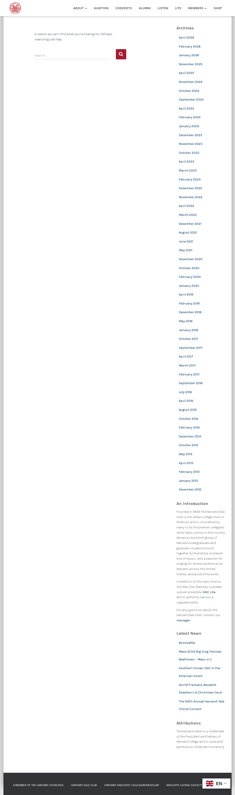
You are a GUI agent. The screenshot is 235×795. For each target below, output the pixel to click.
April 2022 (186, 206)
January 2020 (189, 286)
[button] (86, 8)
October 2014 (188, 419)
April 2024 (186, 108)
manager (183, 620)
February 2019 (189, 303)
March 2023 (188, 170)
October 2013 (188, 445)
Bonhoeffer (187, 643)
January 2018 (188, 330)
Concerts (123, 8)
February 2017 (189, 374)
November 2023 (190, 144)
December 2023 (190, 135)
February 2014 (189, 427)
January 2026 (189, 55)
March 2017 (187, 365)
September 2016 (191, 383)
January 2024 (189, 126)
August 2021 (188, 232)
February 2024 (190, 117)
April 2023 (186, 162)
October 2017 (188, 339)
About (79, 8)
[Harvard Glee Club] (15, 8)
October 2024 (189, 91)
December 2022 (190, 188)
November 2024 (190, 82)
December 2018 (190, 312)
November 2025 (190, 64)
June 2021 (186, 241)
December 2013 (190, 436)
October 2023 (189, 153)
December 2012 (190, 489)
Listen (163, 8)
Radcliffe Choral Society (184, 785)
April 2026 (186, 37)
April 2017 (186, 356)
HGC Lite (209, 592)
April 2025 (186, 73)
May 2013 (185, 454)
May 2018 (186, 321)
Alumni (145, 8)
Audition (101, 8)
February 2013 (189, 472)
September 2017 (191, 348)
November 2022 (190, 197)
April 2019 (186, 294)
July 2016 (185, 392)
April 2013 (186, 463)
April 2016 (186, 401)
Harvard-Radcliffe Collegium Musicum (131, 785)
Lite (178, 8)
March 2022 (188, 215)
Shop (218, 8)
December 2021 (190, 224)
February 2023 (190, 179)
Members (196, 8)
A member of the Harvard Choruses (38, 785)
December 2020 (190, 259)
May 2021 (185, 250)
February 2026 (190, 46)
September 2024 (191, 99)
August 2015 (188, 410)
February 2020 (190, 277)
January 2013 (188, 481)
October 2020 (189, 268)
